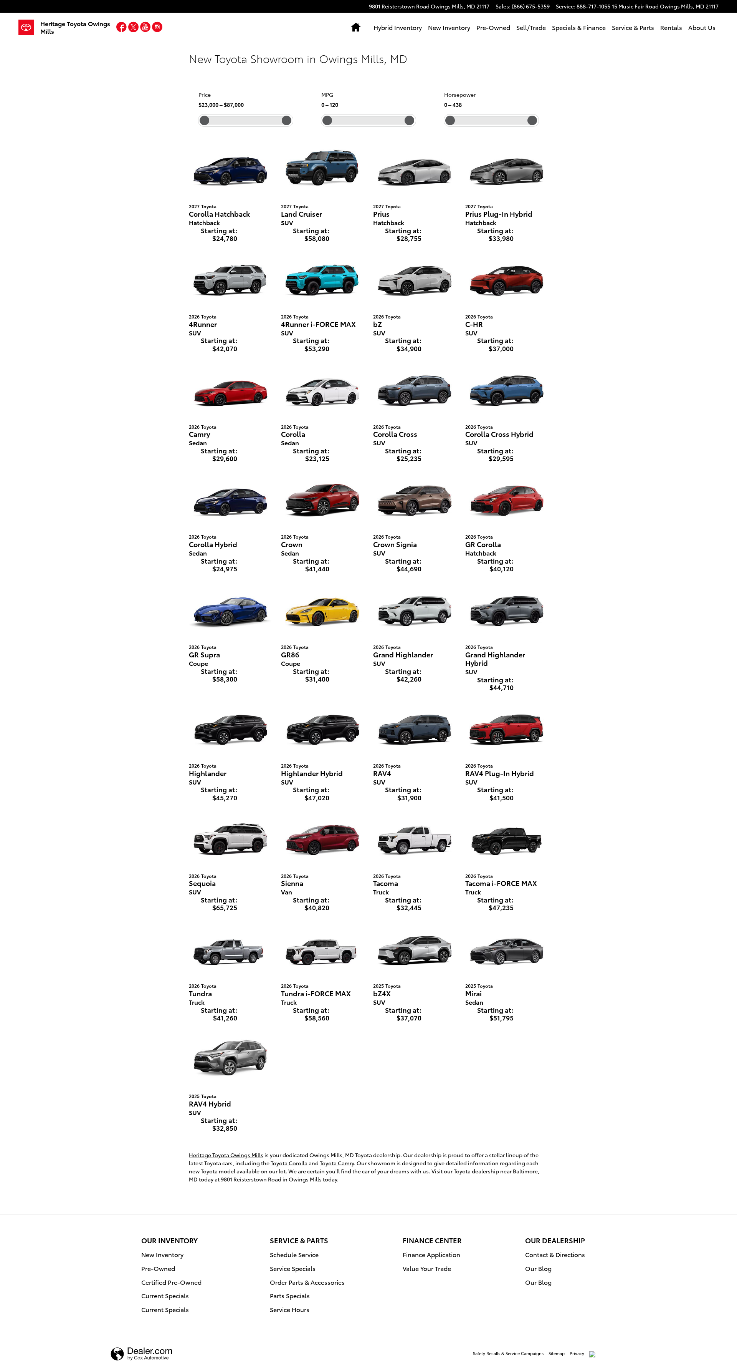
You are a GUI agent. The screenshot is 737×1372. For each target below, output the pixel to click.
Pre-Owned (493, 27)
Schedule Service (294, 1254)
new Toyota (203, 1171)
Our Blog (538, 1268)
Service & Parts (633, 27)
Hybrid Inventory (397, 27)
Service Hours (289, 1309)
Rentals (671, 27)
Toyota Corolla (289, 1163)
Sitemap (557, 1353)
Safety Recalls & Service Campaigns (508, 1353)
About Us (702, 27)
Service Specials (293, 1268)
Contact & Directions (555, 1254)
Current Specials (165, 1295)
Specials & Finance (579, 27)
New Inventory (449, 27)
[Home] (29, 27)
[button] (122, 28)
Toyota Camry (337, 1163)
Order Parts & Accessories (307, 1281)
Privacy (577, 1353)
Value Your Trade (427, 1268)
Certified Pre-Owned (171, 1281)
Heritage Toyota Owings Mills (226, 1155)
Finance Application (431, 1254)
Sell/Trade (531, 27)
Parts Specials (290, 1295)
